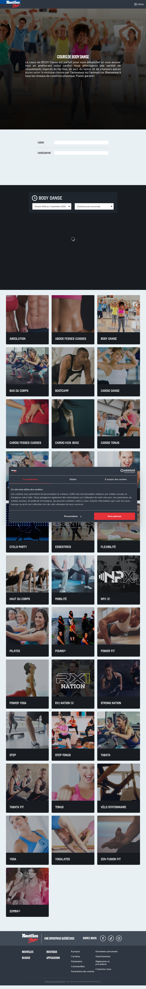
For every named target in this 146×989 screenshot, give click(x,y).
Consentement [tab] (30, 479)
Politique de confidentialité (55, 981)
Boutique (51, 952)
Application (53, 958)
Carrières (75, 956)
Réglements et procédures (103, 962)
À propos (75, 951)
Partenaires (76, 961)
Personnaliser (71, 516)
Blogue (26, 958)
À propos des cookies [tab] (116, 479)
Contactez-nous (103, 969)
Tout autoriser (114, 516)
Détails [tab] (73, 479)
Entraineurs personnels (107, 951)
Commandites (78, 966)
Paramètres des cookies (82, 971)
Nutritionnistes (103, 956)
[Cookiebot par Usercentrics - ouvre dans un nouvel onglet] (122, 471)
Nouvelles (27, 952)
